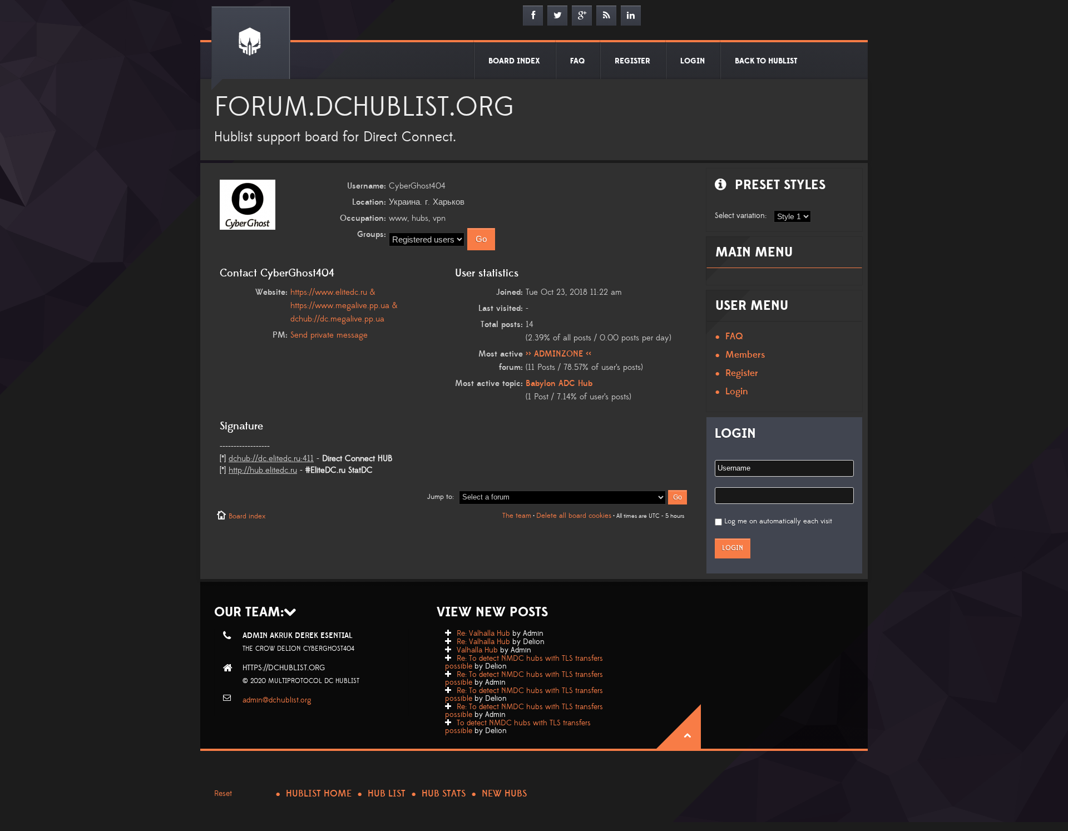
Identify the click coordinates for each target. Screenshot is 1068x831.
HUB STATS (444, 794)
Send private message (329, 335)
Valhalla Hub (477, 650)
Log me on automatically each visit (778, 521)
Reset (223, 794)
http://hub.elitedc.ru (263, 470)
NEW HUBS (504, 794)
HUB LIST (387, 794)
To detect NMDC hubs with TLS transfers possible (518, 727)
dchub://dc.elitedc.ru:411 (271, 458)
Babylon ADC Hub (559, 383)
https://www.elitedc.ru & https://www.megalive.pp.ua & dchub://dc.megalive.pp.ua (343, 305)
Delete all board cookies (573, 515)
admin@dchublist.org (277, 700)
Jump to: (440, 496)
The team (516, 515)
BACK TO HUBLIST (766, 61)
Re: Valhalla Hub (483, 634)
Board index (247, 516)
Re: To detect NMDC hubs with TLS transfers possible (524, 662)
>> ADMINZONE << (558, 354)
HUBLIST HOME (319, 794)
